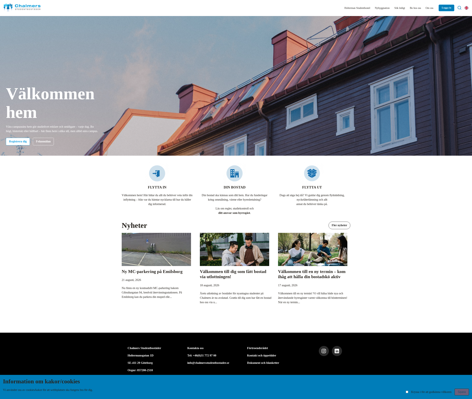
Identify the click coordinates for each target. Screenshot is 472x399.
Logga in (446, 7)
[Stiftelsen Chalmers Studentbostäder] (22, 8)
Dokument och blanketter (263, 362)
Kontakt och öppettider (261, 355)
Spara (462, 391)
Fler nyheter (339, 225)
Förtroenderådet (257, 348)
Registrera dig (18, 141)
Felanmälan (43, 141)
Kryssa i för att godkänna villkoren (431, 391)
